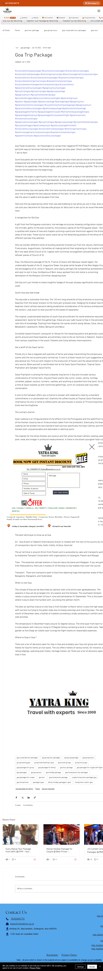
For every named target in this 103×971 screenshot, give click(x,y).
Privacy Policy (35, 968)
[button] (92, 447)
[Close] (99, 966)
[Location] (9, 525)
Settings (80, 966)
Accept (92, 966)
